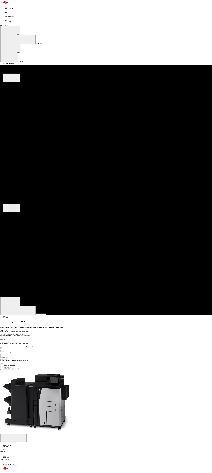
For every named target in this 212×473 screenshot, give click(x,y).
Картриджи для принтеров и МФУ (11, 113)
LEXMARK (11, 144)
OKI (10, 145)
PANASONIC (11, 129)
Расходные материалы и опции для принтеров (15, 104)
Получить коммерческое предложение (7, 369)
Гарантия (6, 11)
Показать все (9, 97)
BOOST (10, 125)
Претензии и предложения (7, 461)
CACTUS (10, 153)
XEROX (8, 89)
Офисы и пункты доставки (9, 16)
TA (9, 164)
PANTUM (8, 102)
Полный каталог (22, 202)
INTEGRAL (11, 158)
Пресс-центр (5, 17)
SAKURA (10, 161)
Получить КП (5, 20)
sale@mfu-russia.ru (6, 21)
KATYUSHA (11, 128)
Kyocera (8, 93)
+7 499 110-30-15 (8, 190)
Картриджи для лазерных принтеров (13, 116)
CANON (8, 88)
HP (7, 101)
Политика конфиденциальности (25, 361)
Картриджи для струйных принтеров (13, 138)
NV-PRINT (11, 160)
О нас (6, 13)
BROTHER (9, 110)
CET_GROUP (11, 154)
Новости (6, 19)
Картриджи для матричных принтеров (14, 149)
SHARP (10, 134)
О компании (5, 12)
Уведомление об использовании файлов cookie (11, 465)
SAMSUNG (11, 133)
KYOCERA (9, 109)
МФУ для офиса (10, 96)
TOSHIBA (11, 146)
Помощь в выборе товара (9, 8)
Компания (4, 294)
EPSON (8, 108)
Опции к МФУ (9, 85)
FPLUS (10, 126)
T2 (9, 162)
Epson (18, 214)
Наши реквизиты (6, 457)
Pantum (8, 92)
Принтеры (4, 256)
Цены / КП (7, 7)
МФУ (10, 136)
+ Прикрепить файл (4, 359)
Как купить (4, 5)
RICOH (10, 132)
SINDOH (10, 130)
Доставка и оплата (8, 9)
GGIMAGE (11, 157)
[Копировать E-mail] (10, 21)
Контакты (6, 15)
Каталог (20, 72)
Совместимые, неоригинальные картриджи (15, 150)
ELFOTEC (11, 156)
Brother (12, 215)
